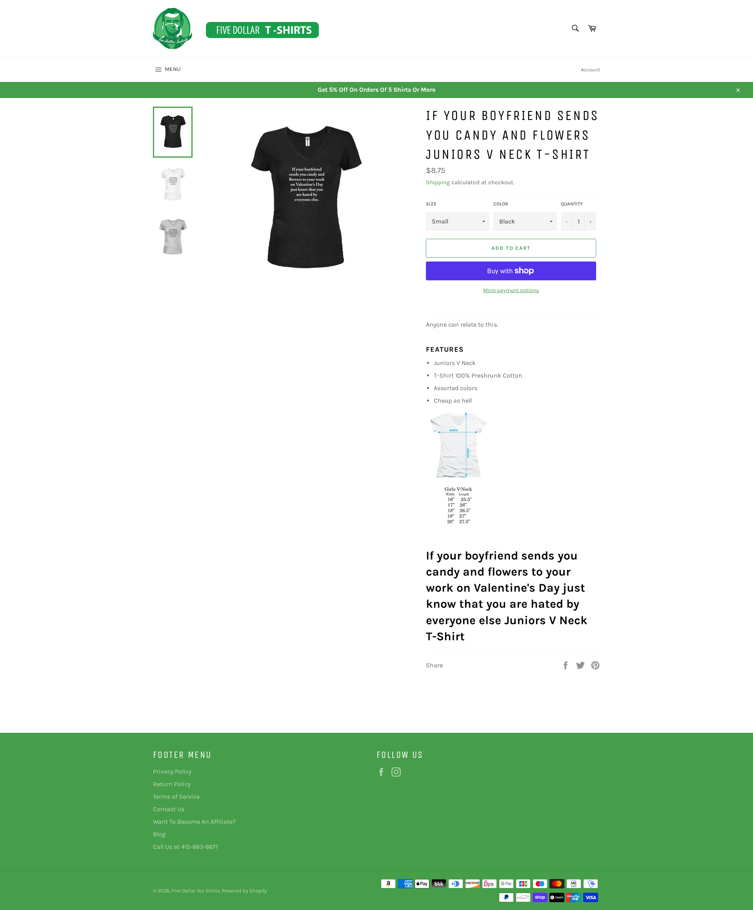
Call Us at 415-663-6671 (185, 846)
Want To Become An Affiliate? (194, 821)
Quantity (572, 204)
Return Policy (172, 784)
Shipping (438, 182)
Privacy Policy (172, 771)
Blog (159, 834)
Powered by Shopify (244, 891)
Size (431, 204)
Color (500, 204)
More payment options (511, 290)
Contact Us (168, 809)
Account (590, 70)
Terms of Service (176, 796)
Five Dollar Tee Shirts (195, 891)
